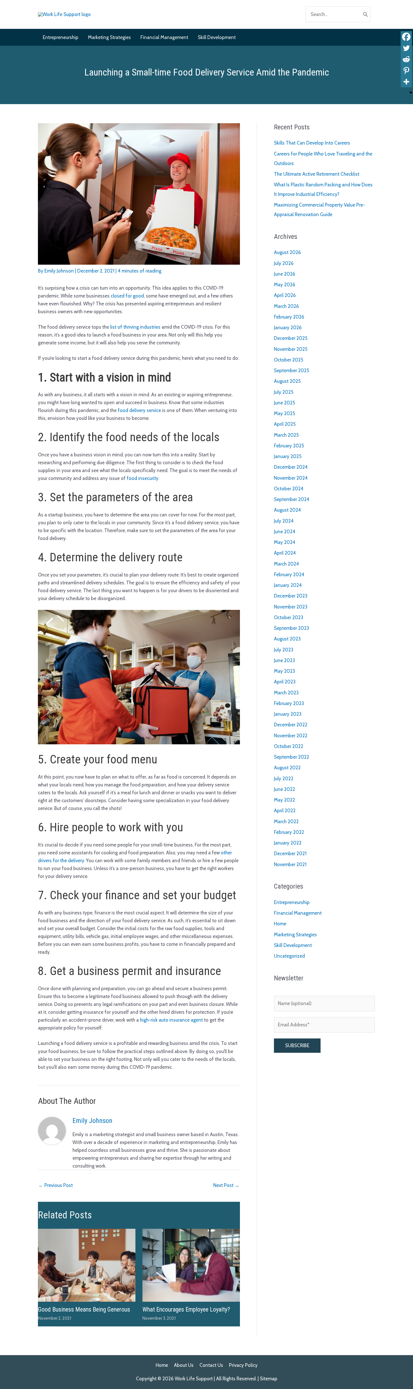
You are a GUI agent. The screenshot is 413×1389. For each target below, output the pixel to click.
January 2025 (287, 456)
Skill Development (293, 945)
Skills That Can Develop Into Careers (312, 143)
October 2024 (288, 488)
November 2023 (290, 607)
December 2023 (290, 596)
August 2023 (287, 639)
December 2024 (291, 467)
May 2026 (284, 284)
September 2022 (291, 757)
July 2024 (284, 521)
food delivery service (139, 410)
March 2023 (286, 692)
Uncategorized (289, 956)
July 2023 (283, 650)
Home (280, 923)
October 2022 (288, 746)
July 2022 (283, 778)
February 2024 (289, 574)
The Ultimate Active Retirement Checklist (316, 174)
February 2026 (289, 317)
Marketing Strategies (295, 934)
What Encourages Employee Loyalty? (186, 1309)
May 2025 (284, 413)
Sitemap (268, 1378)
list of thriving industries (135, 327)
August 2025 (287, 381)
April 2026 (285, 295)
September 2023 (291, 628)
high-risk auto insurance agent (171, 1020)
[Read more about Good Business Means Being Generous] (86, 1264)
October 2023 (288, 617)
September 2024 (291, 499)
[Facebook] (406, 36)
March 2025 (286, 435)
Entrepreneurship (292, 902)
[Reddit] (406, 59)
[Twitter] (406, 48)
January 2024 (288, 585)
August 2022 (287, 767)
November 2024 (291, 478)
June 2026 (284, 274)
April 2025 (285, 424)
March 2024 (286, 564)
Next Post (226, 1185)
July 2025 (283, 392)
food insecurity (142, 478)
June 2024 (284, 531)
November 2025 (290, 349)
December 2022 (290, 724)
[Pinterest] (406, 70)
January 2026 (288, 327)
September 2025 (291, 370)
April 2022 (285, 810)
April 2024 (285, 553)
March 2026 (286, 306)
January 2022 (287, 843)
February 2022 (289, 832)
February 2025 (289, 445)
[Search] (365, 14)
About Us (184, 1365)
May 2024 (284, 542)
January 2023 (287, 714)
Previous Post (55, 1185)
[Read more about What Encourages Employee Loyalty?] (191, 1264)
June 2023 (284, 660)
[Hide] (411, 92)
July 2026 (284, 263)
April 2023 (285, 682)
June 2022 (284, 789)
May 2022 (284, 800)
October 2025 (288, 360)
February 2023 (289, 703)
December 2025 (290, 338)
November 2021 (290, 864)
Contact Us (211, 1365)
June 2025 (284, 403)
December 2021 (290, 853)
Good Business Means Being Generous (84, 1309)
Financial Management (298, 913)
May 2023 (284, 671)
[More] (406, 81)
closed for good (127, 296)
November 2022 (290, 735)
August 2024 (287, 510)
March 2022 (286, 821)
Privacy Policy (243, 1365)
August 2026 (287, 252)
